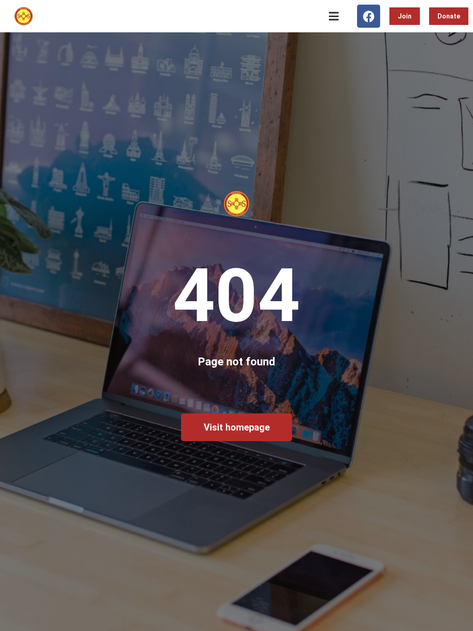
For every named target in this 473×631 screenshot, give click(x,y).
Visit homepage (237, 427)
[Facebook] (368, 16)
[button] (334, 16)
